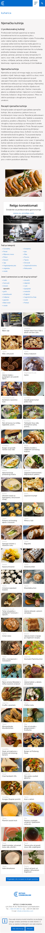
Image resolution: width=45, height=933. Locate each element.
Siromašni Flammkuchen (33, 659)
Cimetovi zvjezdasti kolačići (9, 589)
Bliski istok (6, 303)
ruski (25, 286)
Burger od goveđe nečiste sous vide (8, 449)
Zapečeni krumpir (30, 496)
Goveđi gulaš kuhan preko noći (31, 401)
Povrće (26, 257)
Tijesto (26, 260)
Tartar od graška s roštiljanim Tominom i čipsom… (10, 613)
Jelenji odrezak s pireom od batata (33, 612)
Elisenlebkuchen (30, 588)
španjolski (27, 289)
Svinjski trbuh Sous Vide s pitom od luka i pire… (33, 331)
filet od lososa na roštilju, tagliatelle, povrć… (11, 424)
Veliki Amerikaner (8, 868)
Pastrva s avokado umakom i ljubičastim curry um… (32, 822)
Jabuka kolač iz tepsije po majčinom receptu (32, 637)
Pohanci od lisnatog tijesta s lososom (9, 521)
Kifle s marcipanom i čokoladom (9, 660)
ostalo (5, 271)
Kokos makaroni (30, 354)
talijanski (27, 283)
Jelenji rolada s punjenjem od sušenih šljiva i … (10, 377)
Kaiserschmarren (8, 567)
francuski (6, 283)
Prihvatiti (30, 929)
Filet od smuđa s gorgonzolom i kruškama (30, 728)
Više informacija (17, 929)
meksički (27, 291)
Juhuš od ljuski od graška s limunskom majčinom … (31, 870)
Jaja (4, 263)
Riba (25, 254)
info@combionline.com (25, 911)
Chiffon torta (29, 705)
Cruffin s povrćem (9, 705)
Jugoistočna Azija (30, 297)
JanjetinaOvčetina (30, 265)
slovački (27, 280)
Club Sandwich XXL (9, 776)
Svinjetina (27, 249)
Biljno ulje (5, 331)
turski (26, 300)
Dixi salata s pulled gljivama (31, 777)
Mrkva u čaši (28, 521)
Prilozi (5, 257)
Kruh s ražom (29, 799)
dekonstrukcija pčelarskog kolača (9, 474)
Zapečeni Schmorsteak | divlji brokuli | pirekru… (33, 474)
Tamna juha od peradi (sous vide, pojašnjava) (32, 846)
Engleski (27, 294)
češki (5, 280)
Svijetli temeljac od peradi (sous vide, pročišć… (11, 846)
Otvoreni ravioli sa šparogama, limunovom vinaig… (11, 497)
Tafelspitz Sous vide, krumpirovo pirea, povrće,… (31, 425)
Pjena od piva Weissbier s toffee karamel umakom (11, 683)
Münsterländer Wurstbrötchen (7, 727)
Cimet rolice (6, 636)
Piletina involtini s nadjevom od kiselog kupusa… (32, 449)
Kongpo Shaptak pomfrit (11, 799)
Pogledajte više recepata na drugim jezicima (22, 879)
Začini (26, 375)
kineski (5, 286)
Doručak (27, 263)
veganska (6, 268)
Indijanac (6, 297)
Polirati (26, 303)
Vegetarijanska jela (9, 265)
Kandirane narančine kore (9, 401)
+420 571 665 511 (15, 909)
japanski (6, 300)
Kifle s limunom (8, 354)
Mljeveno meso (8, 254)
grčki (5, 291)
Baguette (27, 544)
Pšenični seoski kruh (9, 821)
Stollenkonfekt (29, 567)
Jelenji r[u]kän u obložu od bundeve (33, 683)
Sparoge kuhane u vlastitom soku (9, 544)
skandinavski (7, 294)
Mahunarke (28, 268)
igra (25, 251)
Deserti (5, 260)
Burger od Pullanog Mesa (31, 752)
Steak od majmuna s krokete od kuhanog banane (9, 753)
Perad (5, 251)
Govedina (6, 249)
